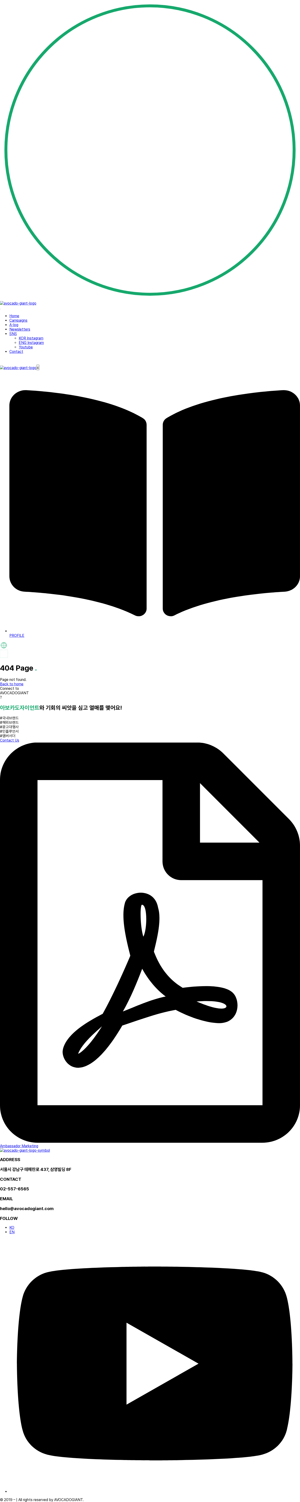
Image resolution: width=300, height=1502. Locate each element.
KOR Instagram (31, 338)
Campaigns (18, 320)
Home (14, 316)
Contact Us (9, 740)
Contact (16, 351)
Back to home (11, 684)
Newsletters (19, 329)
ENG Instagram (31, 342)
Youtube (26, 347)
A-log (13, 325)
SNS (13, 334)
